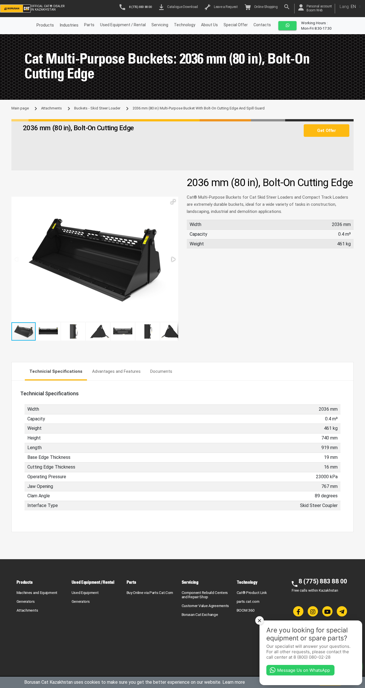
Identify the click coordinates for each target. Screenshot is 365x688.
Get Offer (326, 130)
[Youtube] (327, 611)
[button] (173, 201)
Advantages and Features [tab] (116, 371)
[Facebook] (298, 611)
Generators (26, 601)
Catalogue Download (182, 7)
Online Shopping (265, 7)
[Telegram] (342, 611)
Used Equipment (85, 592)
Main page (20, 108)
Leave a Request (225, 7)
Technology (184, 25)
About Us (209, 25)
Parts (89, 25)
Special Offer (236, 25)
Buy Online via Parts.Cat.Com (150, 592)
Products (25, 582)
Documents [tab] (161, 371)
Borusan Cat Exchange (200, 614)
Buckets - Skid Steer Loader (97, 108)
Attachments (51, 108)
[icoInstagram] (313, 611)
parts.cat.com (248, 601)
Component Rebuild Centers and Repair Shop (205, 594)
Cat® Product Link (252, 592)
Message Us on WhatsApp (303, 670)
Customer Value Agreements (205, 605)
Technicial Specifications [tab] (55, 371)
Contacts (262, 25)
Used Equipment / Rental (123, 25)
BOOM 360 (246, 610)
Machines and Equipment (37, 592)
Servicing (159, 25)
